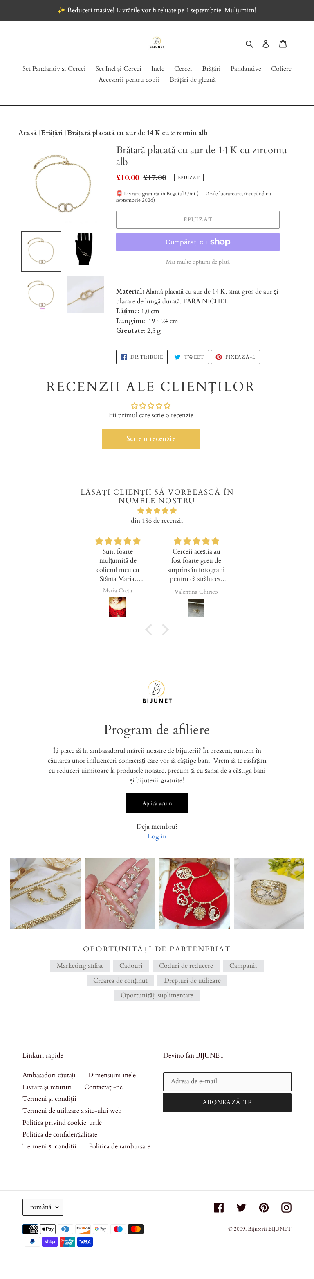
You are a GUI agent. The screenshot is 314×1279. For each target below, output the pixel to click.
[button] (151, 438)
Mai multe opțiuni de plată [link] (198, 262)
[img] (157, 511)
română (41, 1206)
